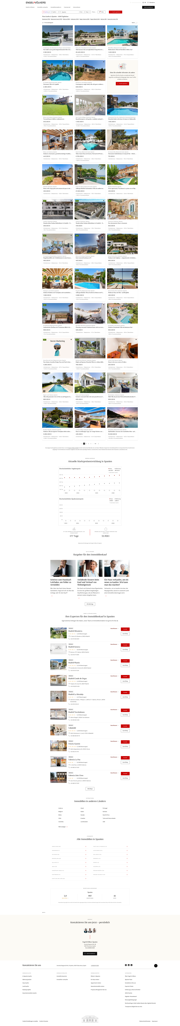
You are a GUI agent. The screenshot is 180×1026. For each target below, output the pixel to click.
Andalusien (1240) (75, 19)
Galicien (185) (104, 19)
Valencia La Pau (74, 759)
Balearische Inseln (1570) (56, 19)
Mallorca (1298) (66, 19)
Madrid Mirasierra (75, 631)
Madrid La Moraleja (75, 694)
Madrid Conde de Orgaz (77, 678)
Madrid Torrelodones (76, 712)
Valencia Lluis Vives (75, 775)
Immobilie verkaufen (42, 7)
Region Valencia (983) (85, 19)
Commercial (67, 7)
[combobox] (68, 12)
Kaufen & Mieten (30, 7)
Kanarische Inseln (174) (113, 19)
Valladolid (72, 728)
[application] (90, 484)
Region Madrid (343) (95, 19)
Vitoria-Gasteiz (74, 744)
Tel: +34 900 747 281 (90, 947)
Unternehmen (76, 7)
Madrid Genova (74, 647)
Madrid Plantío (74, 663)
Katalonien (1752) (46, 19)
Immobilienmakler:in (56, 7)
